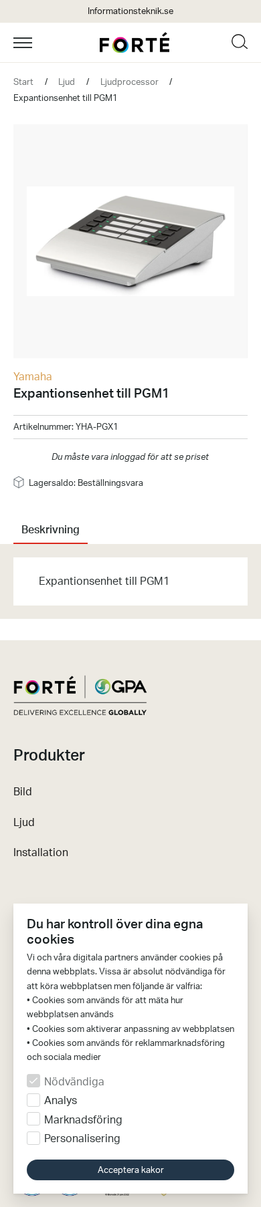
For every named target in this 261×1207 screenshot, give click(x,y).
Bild (22, 792)
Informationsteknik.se (130, 11)
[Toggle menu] (53, 42)
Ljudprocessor (129, 82)
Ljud (66, 82)
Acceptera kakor (131, 1169)
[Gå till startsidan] (134, 42)
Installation (40, 852)
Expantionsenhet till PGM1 (65, 98)
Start (23, 82)
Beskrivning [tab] (50, 530)
